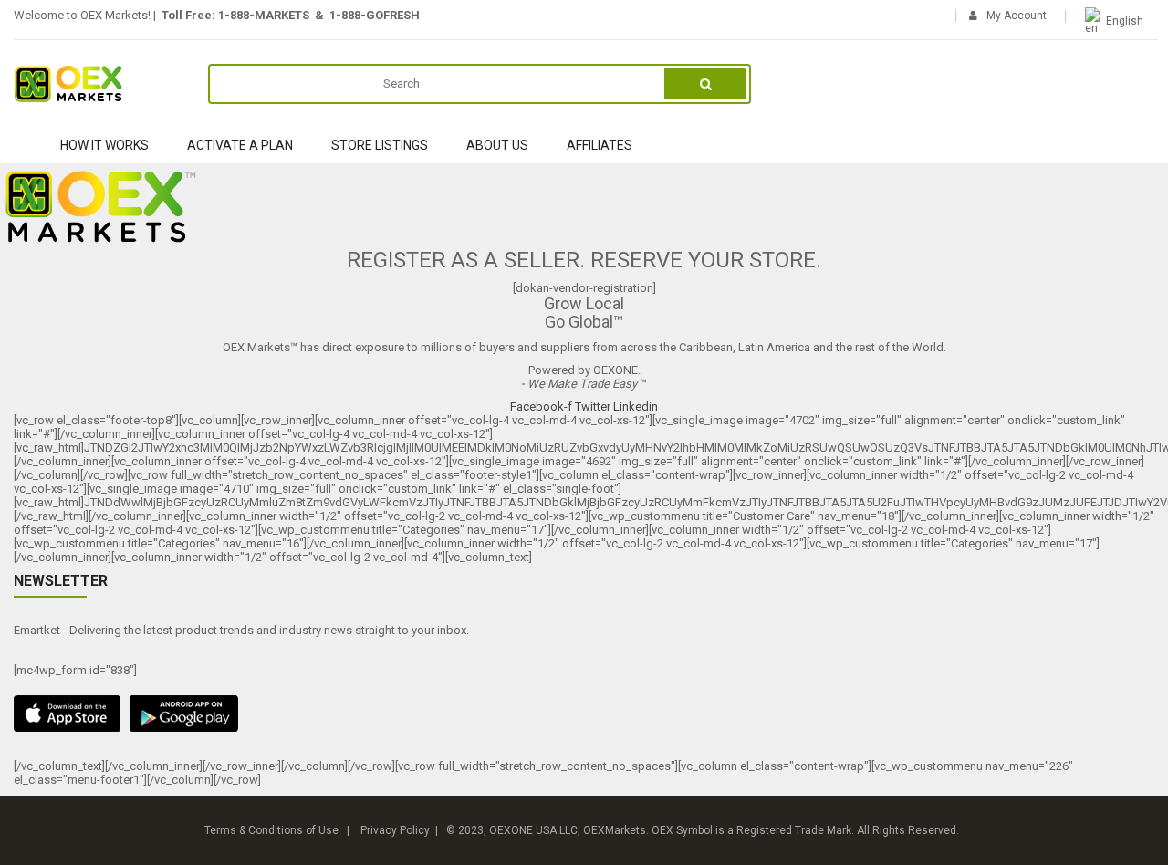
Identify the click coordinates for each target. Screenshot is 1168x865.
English (1124, 21)
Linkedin (635, 406)
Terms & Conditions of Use (271, 830)
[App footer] (584, 713)
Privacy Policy (395, 830)
